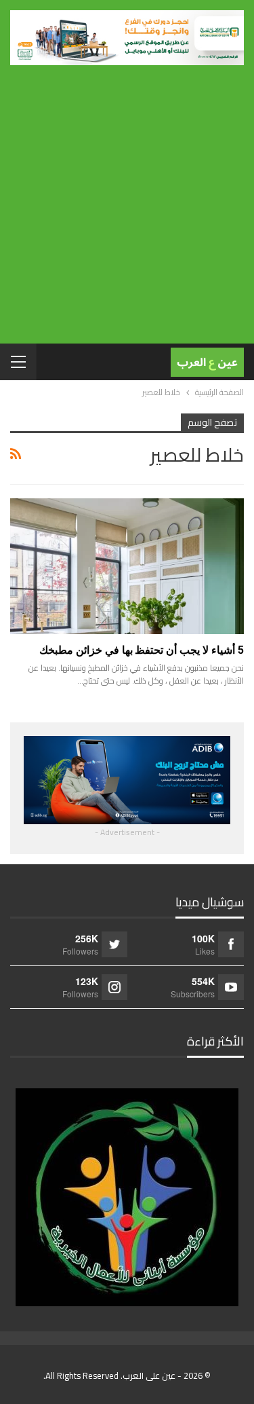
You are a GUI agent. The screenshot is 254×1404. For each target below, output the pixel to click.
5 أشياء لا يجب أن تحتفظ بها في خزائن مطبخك (141, 650)
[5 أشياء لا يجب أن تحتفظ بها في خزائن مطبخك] (127, 566)
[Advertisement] (127, 199)
